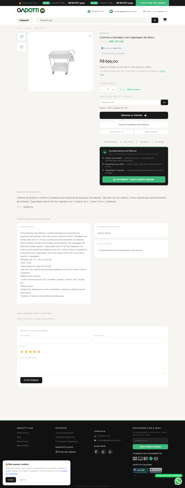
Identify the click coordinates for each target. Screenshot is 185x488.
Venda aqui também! (67, 452)
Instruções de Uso (116, 132)
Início (19, 28)
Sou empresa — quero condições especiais (135, 179)
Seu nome (25, 335)
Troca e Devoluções (64, 433)
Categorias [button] (24, 20)
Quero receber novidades (150, 447)
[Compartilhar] (89, 35)
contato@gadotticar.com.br (125, 11)
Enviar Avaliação (31, 380)
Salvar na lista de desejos (114, 53)
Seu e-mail (98, 335)
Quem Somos (23, 433)
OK (164, 102)
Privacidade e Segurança (66, 441)
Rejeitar (23, 480)
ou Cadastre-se (160, 11)
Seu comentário (28, 358)
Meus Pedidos (23, 446)
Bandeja (28, 28)
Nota (22, 346)
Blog (19, 437)
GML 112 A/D (40, 28)
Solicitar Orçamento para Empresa (134, 124)
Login (148, 11)
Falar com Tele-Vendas (153, 3)
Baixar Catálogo (151, 132)
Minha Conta (22, 441)
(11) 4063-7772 (97, 11)
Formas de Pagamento (65, 437)
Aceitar (11, 480)
